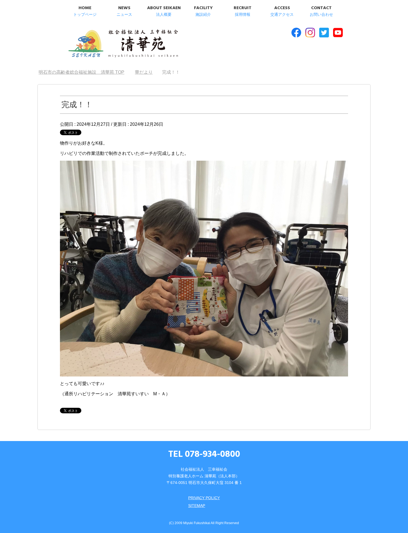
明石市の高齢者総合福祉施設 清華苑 (122, 44)
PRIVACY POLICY (204, 498)
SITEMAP (196, 505)
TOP (85, 72)
